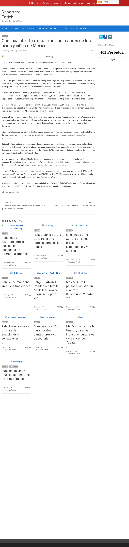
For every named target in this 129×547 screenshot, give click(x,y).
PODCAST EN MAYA (79, 29)
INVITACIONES (28, 29)
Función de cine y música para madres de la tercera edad (16, 375)
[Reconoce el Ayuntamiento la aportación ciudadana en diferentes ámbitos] (16, 226)
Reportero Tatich (11, 14)
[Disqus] (48, 432)
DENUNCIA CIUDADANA (47, 29)
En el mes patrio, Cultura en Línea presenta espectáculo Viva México (77, 243)
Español (105, 2)
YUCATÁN (14, 29)
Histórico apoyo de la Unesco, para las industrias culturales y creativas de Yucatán (80, 334)
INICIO (4, 29)
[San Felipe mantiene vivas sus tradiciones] (16, 273)
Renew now (70, 3)
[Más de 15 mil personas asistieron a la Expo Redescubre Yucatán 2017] (80, 273)
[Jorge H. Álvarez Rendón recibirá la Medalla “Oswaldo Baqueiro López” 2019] (48, 273)
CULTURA (63, 29)
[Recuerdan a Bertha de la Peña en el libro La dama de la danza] (48, 226)
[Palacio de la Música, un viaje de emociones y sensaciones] (16, 317)
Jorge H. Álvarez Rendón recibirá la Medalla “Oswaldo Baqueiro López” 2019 (46, 290)
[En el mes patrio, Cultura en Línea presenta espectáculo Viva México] (81, 226)
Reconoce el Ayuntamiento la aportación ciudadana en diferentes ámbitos (15, 246)
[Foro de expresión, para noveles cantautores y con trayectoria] (48, 317)
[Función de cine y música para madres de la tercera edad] (16, 362)
